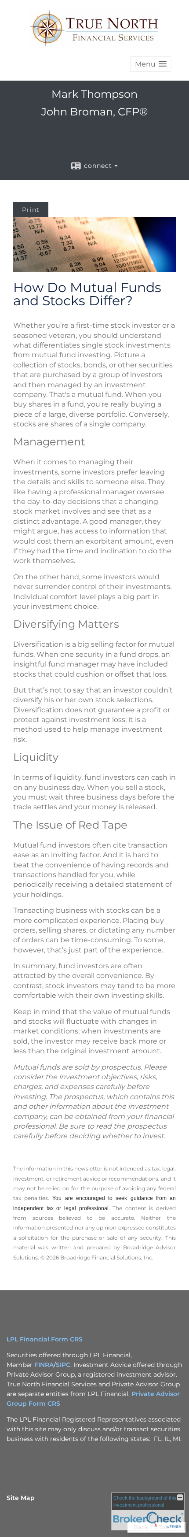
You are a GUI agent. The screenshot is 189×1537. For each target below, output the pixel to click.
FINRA (44, 1365)
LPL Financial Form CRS (45, 1339)
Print (31, 210)
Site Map (21, 1498)
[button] (150, 64)
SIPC (63, 1365)
